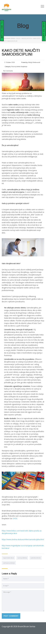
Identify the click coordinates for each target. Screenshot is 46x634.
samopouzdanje (9, 563)
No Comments (8, 71)
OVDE (15, 518)
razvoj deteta (22, 558)
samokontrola (36, 558)
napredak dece (8, 558)
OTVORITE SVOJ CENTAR (44, 31)
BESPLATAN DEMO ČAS (2, 30)
